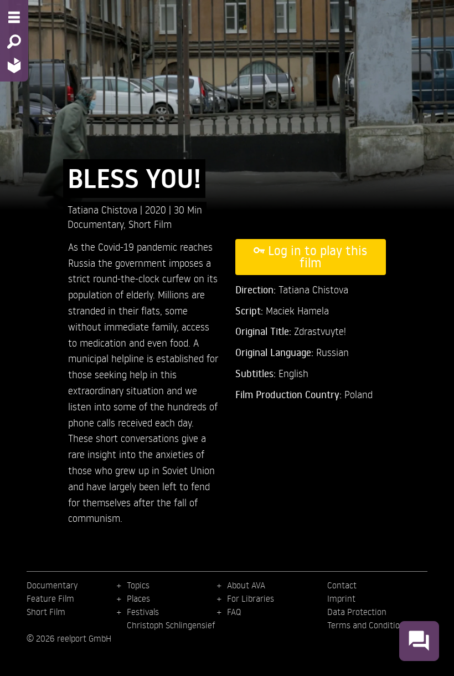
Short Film (150, 223)
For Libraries (250, 598)
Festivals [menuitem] (143, 611)
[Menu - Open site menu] (14, 17)
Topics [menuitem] (138, 585)
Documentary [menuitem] (52, 585)
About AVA (246, 585)
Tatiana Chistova (104, 209)
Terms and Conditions (368, 625)
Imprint (341, 598)
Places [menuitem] (138, 598)
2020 (157, 209)
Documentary (95, 223)
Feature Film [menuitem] (50, 598)
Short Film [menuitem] (46, 611)
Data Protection (356, 611)
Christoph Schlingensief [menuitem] (171, 625)
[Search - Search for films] (14, 41)
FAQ (234, 611)
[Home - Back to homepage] (14, 65)
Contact (342, 585)
